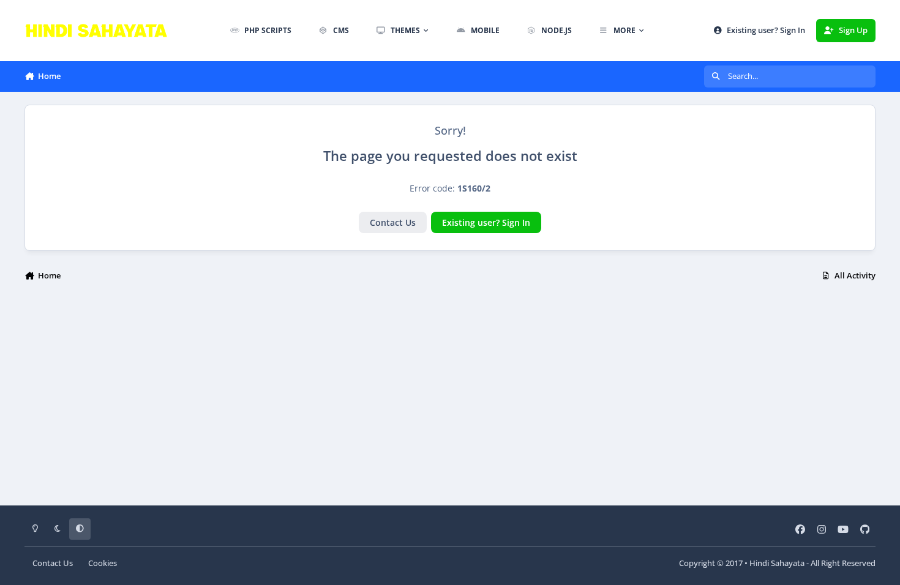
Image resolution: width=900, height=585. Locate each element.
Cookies (102, 563)
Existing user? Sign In (486, 222)
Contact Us (393, 222)
